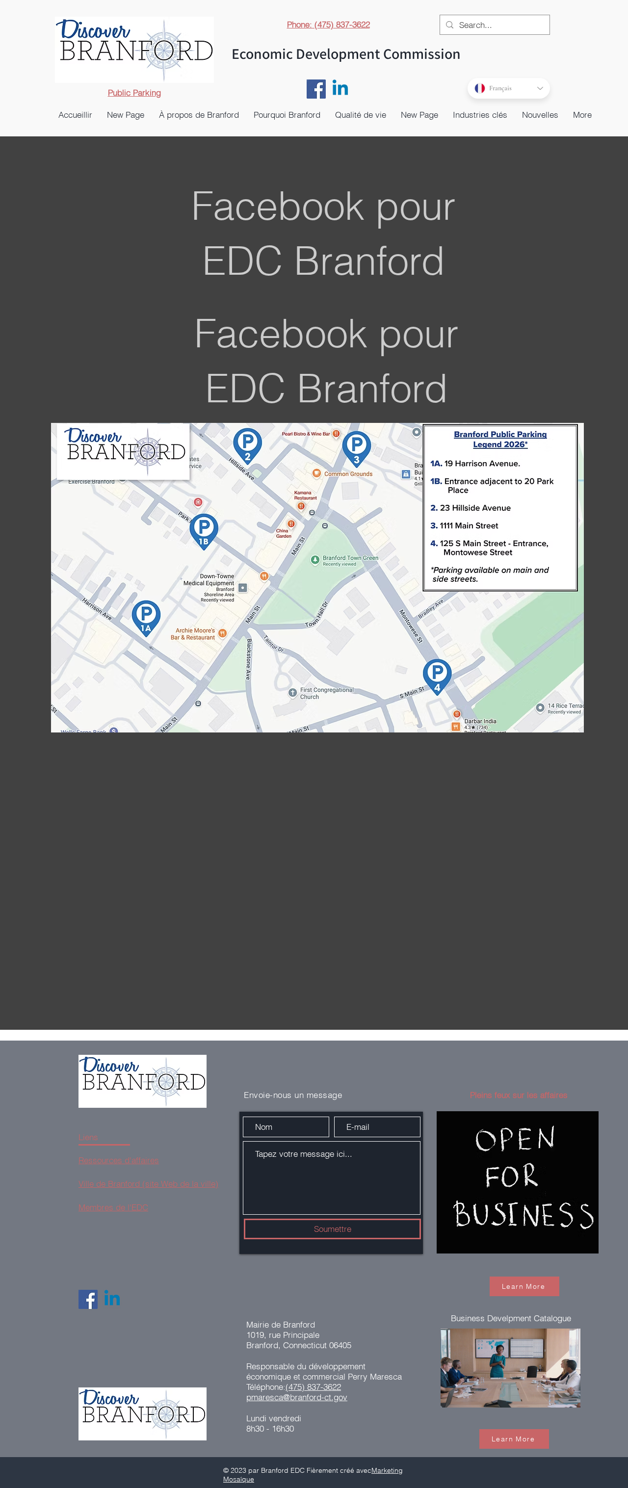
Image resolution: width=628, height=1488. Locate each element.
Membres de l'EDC (113, 1207)
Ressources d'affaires (118, 1160)
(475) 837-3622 (313, 1387)
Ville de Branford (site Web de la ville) (148, 1183)
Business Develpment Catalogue (511, 1318)
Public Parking (134, 92)
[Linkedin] (340, 89)
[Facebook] (316, 89)
